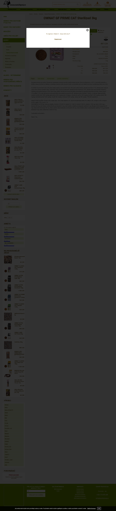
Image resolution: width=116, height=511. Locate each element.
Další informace (91, 508)
